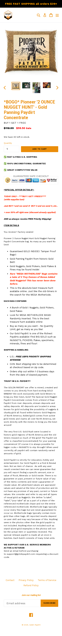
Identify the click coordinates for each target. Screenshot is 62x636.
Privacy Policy (26, 580)
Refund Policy (31, 585)
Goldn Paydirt (34, 625)
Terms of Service (47, 580)
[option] (16, 86)
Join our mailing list (31, 595)
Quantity (8, 143)
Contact (10, 580)
